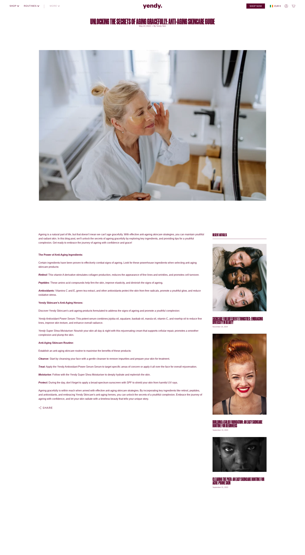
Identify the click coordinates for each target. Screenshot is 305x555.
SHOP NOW (256, 6)
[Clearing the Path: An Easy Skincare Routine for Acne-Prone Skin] (240, 454)
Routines (30, 6)
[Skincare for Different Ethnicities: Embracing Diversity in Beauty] (240, 277)
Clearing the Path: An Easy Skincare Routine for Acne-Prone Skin (238, 481)
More (54, 6)
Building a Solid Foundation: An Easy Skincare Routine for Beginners (237, 424)
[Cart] (293, 6)
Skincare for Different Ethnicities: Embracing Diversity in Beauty (238, 320)
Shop (13, 6)
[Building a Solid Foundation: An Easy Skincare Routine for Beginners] (240, 374)
